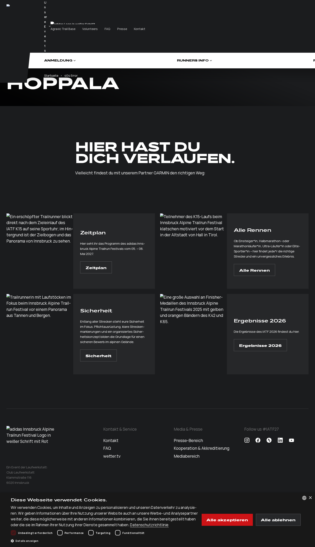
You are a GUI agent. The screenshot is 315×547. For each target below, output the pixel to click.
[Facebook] (258, 440)
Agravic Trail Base (63, 29)
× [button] (310, 497)
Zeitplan (96, 267)
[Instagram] (246, 440)
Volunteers (90, 29)
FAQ (107, 29)
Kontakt (139, 29)
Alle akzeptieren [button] (227, 520)
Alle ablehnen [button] (278, 520)
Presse (122, 29)
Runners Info (193, 60)
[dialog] (157, 520)
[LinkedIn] (280, 440)
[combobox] (304, 498)
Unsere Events (45, 26)
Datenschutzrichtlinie (149, 524)
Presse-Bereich (188, 440)
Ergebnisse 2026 (260, 345)
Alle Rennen (254, 270)
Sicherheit (98, 355)
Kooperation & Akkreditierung (201, 448)
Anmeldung (58, 60)
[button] (105, 541)
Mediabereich (187, 456)
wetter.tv (112, 456)
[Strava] (269, 440)
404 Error (71, 75)
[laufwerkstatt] (8, 5)
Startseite (51, 75)
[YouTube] (291, 440)
